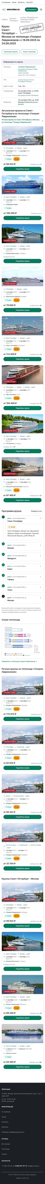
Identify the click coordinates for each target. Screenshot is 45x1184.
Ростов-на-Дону (19, 796)
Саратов (22, 698)
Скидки (9, 159)
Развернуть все (36, 511)
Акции (14, 2)
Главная (5, 19)
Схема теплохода (29, 52)
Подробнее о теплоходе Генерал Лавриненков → (19, 661)
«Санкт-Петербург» (12, 345)
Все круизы (6, 1144)
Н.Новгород (20, 747)
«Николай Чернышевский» (14, 486)
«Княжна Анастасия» (12, 253)
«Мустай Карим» (11, 394)
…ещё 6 (32, 387)
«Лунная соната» (11, 1053)
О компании (6, 2)
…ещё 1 (8, 847)
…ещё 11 (28, 698)
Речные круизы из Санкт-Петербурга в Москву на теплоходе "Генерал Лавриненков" (20, 121)
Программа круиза (11, 52)
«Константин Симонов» (13, 296)
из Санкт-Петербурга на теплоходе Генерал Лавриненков (29, 19)
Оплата (4, 1154)
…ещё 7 (28, 197)
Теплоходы (6, 1149)
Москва (19, 148)
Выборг (19, 387)
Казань (8, 796)
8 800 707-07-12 (21, 1166)
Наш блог (29, 2)
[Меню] (41, 9)
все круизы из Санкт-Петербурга (28, 95)
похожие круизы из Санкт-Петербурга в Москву (26, 80)
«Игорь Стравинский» (13, 1004)
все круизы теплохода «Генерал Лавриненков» (28, 70)
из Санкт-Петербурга (14, 19)
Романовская (23, 845)
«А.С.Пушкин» (10, 443)
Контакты (21, 2)
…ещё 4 (24, 148)
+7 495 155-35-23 (8, 1166)
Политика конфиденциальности (13, 1132)
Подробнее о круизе (22, 169)
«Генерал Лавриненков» (27, 67)
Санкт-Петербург (11, 197)
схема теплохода (23, 73)
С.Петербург (10, 148)
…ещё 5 (28, 246)
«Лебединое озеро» (12, 204)
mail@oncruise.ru (33, 1166)
